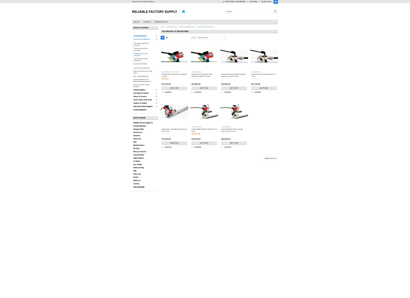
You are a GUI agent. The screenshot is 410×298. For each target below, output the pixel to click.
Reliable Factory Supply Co (143, 123)
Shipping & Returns (161, 22)
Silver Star (137, 174)
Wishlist (254, 1)
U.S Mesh (136, 161)
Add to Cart (174, 88)
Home (162, 27)
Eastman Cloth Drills (141, 64)
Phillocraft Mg (138, 168)
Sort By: (193, 37)
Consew (136, 184)
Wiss (135, 142)
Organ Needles (138, 155)
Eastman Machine (139, 126)
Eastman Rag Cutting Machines (141, 60)
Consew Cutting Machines (141, 68)
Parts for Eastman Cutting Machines (141, 86)
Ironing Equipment (139, 110)
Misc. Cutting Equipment (140, 76)
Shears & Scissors (140, 96)
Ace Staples (137, 164)
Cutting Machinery (140, 36)
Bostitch (136, 148)
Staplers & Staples (140, 103)
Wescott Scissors (139, 152)
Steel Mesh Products (141, 93)
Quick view (174, 68)
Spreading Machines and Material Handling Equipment (142, 80)
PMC (135, 171)
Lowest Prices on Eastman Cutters (143, 1)
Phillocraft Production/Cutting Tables (142, 72)
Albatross (137, 180)
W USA (135, 177)
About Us (137, 22)
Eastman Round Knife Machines (141, 49)
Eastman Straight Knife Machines (142, 44)
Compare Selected (270, 158)
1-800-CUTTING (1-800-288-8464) (235, 1)
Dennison (136, 136)
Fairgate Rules (138, 129)
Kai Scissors (137, 132)
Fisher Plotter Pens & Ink (142, 100)
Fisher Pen (137, 139)
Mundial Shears (138, 145)
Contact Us (147, 22)
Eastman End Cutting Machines (141, 54)
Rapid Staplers (138, 158)
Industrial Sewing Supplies (143, 106)
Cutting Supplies (139, 90)
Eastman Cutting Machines (141, 39)
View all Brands (138, 187)
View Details (174, 143)
